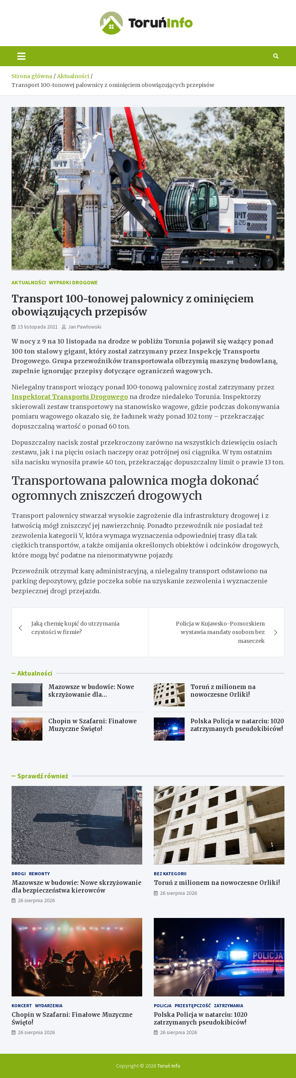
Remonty (39, 873)
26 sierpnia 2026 (36, 900)
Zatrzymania (228, 1005)
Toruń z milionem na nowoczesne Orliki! (223, 690)
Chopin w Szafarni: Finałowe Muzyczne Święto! (92, 725)
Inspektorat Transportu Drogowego (70, 396)
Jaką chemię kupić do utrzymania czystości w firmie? (75, 628)
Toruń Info (168, 1065)
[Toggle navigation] (21, 56)
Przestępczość (193, 1005)
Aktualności (29, 282)
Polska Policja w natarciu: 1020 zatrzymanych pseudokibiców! (237, 725)
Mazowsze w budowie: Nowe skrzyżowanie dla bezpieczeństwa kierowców (91, 694)
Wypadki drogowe (73, 282)
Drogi (19, 873)
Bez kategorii (170, 873)
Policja (163, 1005)
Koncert (22, 1005)
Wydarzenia (48, 1005)
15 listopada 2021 (38, 326)
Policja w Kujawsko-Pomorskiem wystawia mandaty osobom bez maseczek (220, 632)
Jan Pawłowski (84, 326)
